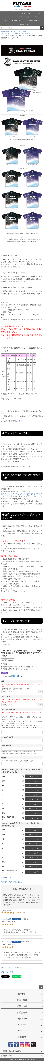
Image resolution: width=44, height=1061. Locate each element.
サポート (22, 1031)
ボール (9, 13)
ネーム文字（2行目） (8, 737)
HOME (3, 31)
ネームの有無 (6, 696)
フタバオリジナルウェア (20, 31)
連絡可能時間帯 (6, 745)
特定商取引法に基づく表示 (11, 1051)
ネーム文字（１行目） (8, 709)
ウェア (3, 13)
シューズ (23, 13)
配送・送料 (22, 1000)
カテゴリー (22, 1018)
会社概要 (22, 1037)
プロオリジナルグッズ (22, 24)
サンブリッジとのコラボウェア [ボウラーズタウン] (18, 33)
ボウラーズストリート (8, 17)
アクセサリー (39, 13)
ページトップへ (41, 987)
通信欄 (3, 758)
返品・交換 (22, 1006)
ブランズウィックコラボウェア (11, 20)
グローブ (30, 13)
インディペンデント (24, 17)
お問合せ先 (22, 1012)
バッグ (16, 13)
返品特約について (7, 877)
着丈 (3, 681)
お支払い (22, 994)
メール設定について (8, 644)
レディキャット (38, 17)
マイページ (22, 1025)
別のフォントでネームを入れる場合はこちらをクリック (21, 494)
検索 (42, 28)
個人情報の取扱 (6, 1056)
